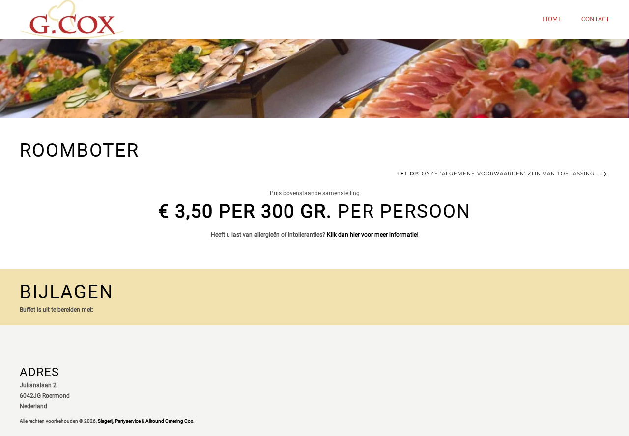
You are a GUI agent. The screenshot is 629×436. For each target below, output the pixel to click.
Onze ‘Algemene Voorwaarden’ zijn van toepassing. (496, 173)
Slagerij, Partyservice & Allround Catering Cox (145, 421)
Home (552, 19)
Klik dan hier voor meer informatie (372, 234)
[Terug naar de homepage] (72, 19)
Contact (595, 19)
